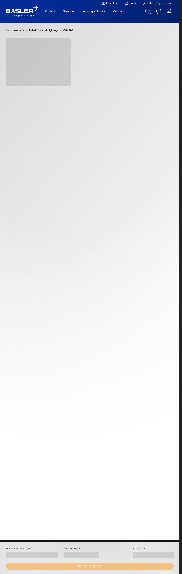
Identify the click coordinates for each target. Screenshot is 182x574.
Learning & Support (94, 11)
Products (51, 11)
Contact (118, 11)
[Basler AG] (22, 11)
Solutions (69, 11)
